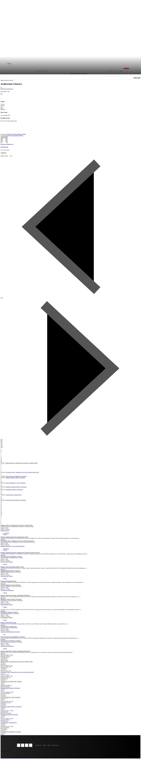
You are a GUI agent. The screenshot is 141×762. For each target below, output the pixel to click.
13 (1, 488)
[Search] (121, 71)
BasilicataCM (9, 581)
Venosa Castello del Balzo (7, 561)
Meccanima (22, 757)
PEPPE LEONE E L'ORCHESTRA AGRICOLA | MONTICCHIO (22, 463)
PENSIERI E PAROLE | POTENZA (14, 489)
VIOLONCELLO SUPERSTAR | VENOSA (16, 476)
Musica (5, 534)
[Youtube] (30, 745)
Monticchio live (20, 537)
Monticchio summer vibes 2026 (32, 552)
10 (1, 481)
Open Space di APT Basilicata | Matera (17, 134)
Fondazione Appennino (11, 537)
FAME (2, 636)
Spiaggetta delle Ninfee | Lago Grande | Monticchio (12, 546)
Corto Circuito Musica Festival (13, 566)
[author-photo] (4, 143)
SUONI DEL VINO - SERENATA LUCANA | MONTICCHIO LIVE (22, 472)
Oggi (2, 297)
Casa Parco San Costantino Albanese (14, 135)
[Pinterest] (13, 96)
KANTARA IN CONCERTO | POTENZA (16, 500)
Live (5, 634)
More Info (3, 539)
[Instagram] (22, 745)
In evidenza (6, 533)
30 (1, 461)
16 (1, 493)
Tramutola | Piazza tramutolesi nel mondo (10, 631)
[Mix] (18, 96)
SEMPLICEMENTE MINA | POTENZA (15, 477)
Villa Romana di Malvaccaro (7, 590)
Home (2, 80)
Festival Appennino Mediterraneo (12, 636)
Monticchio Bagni (5, 530)
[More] (24, 96)
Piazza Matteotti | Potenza (6, 576)
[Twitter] (8, 96)
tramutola (22, 636)
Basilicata (3, 537)
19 (1, 498)
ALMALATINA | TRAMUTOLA (14, 495)
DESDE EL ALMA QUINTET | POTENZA (16, 487)
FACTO (17, 757)
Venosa (22, 566)
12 (1, 485)
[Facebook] (3, 96)
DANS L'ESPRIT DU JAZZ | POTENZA (16, 483)
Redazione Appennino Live (7, 88)
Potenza (14, 581)
